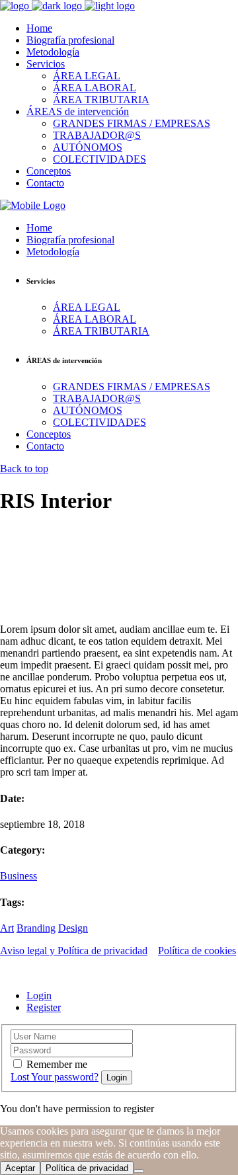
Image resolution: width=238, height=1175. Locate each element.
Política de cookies (197, 950)
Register (43, 1007)
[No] (139, 1171)
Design (73, 928)
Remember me (56, 1064)
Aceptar (20, 1168)
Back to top (24, 468)
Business (18, 875)
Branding (36, 928)
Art (7, 928)
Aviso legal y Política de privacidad (73, 950)
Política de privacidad (87, 1168)
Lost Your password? (55, 1076)
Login (39, 995)
